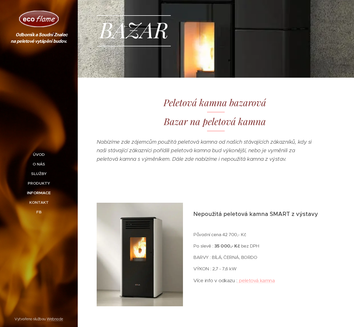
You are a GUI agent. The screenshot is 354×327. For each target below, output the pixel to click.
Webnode (55, 319)
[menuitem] (39, 154)
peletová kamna (256, 280)
